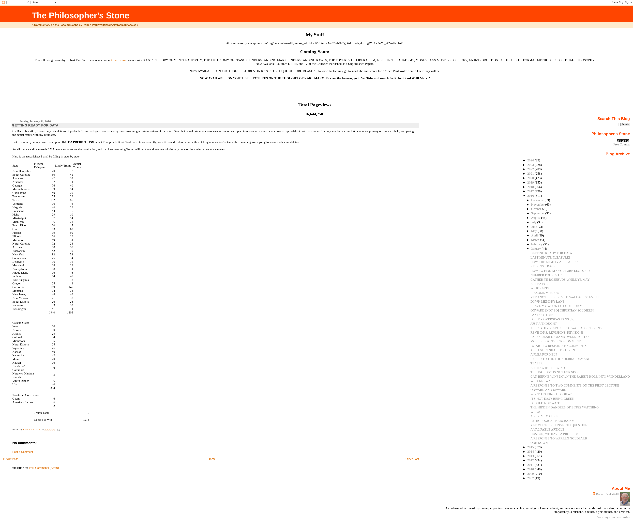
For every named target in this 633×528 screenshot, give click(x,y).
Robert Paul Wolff (607, 494)
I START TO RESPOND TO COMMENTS (558, 345)
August (536, 217)
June (534, 226)
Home (211, 459)
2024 (531, 160)
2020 (531, 178)
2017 (531, 191)
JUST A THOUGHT (543, 323)
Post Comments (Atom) (44, 467)
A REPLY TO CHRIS (544, 416)
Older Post (412, 459)
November (538, 204)
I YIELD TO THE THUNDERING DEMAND (560, 359)
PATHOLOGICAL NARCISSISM (552, 420)
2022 (531, 169)
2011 (531, 464)
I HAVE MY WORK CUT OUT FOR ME (557, 306)
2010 (531, 469)
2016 (531, 195)
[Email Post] (58, 429)
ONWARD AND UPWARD (548, 389)
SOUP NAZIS (539, 288)
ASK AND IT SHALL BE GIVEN (552, 350)
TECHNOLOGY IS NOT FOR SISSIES (556, 372)
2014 (531, 451)
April (535, 235)
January (536, 248)
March (535, 240)
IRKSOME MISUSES (544, 293)
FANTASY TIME (541, 315)
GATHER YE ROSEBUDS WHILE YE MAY (560, 279)
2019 (531, 182)
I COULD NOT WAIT (544, 403)
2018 (531, 187)
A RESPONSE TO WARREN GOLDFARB (558, 438)
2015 (531, 447)
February (537, 244)
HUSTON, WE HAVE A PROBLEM (554, 434)
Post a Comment (22, 451)
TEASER (536, 363)
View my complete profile (613, 517)
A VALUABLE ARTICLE (547, 429)
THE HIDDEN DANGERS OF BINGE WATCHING (564, 407)
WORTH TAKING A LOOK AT (551, 394)
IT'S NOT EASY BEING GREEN (552, 398)
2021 (531, 173)
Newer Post (10, 459)
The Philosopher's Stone (80, 15)
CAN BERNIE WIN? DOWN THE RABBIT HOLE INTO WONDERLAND (580, 376)
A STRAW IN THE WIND (547, 368)
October (536, 209)
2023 (531, 165)
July (534, 222)
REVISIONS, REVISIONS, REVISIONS (557, 332)
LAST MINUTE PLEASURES (550, 257)
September (538, 213)
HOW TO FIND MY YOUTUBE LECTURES (560, 270)
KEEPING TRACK (543, 266)
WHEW (535, 412)
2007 (531, 478)
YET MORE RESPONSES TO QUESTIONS (559, 425)
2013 (531, 456)
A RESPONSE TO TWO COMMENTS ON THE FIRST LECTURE (574, 385)
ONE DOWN (539, 442)
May (534, 231)
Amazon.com (118, 60)
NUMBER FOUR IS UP (546, 275)
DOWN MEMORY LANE (547, 301)
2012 (531, 460)
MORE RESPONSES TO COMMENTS (556, 341)
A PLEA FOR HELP (543, 284)
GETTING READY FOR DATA (551, 253)
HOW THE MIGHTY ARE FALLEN (554, 262)
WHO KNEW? (540, 381)
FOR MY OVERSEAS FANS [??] (552, 319)
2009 (531, 473)
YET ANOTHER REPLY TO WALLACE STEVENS (565, 297)
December (538, 200)
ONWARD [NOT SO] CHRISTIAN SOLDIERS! (562, 310)
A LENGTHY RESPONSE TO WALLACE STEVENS (566, 328)
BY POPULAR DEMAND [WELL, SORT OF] (560, 337)
